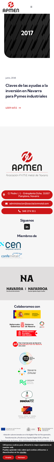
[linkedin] (27, 227)
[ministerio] (27, 311)
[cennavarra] (10, 243)
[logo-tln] (27, 407)
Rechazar (21, 457)
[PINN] (27, 340)
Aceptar (8, 457)
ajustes (23, 452)
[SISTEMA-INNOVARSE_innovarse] (27, 390)
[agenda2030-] (27, 322)
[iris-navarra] (27, 353)
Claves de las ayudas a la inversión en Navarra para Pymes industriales (27, 90)
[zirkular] (27, 368)
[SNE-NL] (27, 331)
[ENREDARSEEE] (27, 379)
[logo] (11, 2)
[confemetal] (11, 254)
